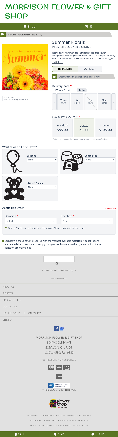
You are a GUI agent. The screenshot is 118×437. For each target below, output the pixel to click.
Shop (31, 26)
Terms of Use (80, 425)
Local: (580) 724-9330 (59, 352)
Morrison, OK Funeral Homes (44, 415)
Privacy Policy (38, 425)
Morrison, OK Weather (43, 420)
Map (60, 434)
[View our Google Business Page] (61, 330)
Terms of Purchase (60, 425)
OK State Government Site (73, 420)
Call (20, 434)
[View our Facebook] (56, 330)
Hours (99, 434)
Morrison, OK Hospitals (77, 415)
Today (82, 90)
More (56, 62)
